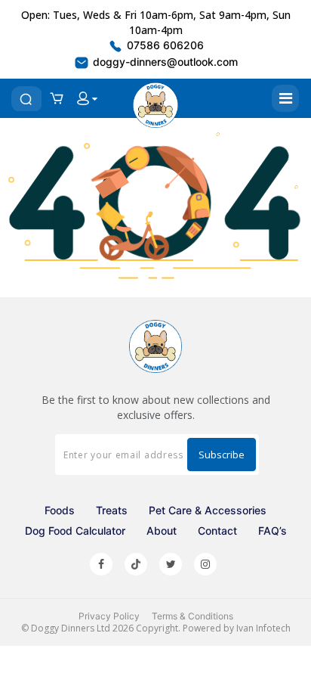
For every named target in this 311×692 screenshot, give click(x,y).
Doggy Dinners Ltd (70, 628)
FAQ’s (272, 530)
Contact (217, 530)
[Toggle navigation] (285, 98)
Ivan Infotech (263, 628)
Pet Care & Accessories (207, 510)
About (161, 530)
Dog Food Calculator (75, 530)
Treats (112, 510)
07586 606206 (164, 45)
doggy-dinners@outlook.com (164, 61)
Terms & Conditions (192, 616)
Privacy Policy (109, 616)
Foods (60, 510)
